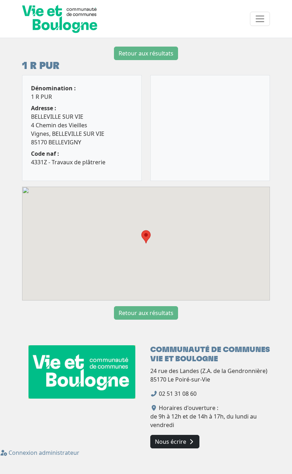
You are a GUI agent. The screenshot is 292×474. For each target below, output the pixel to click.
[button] (146, 237)
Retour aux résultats (146, 53)
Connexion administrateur (43, 453)
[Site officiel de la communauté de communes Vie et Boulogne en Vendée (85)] (81, 372)
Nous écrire (171, 442)
